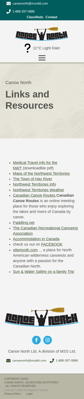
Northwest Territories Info (34, 184)
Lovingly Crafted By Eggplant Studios (26, 390)
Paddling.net (23, 223)
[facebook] (36, 340)
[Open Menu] (42, 57)
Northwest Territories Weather (38, 190)
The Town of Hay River (32, 179)
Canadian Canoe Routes (34, 195)
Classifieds (35, 17)
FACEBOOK (51, 244)
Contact (51, 17)
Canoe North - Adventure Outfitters (31, 382)
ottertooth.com (25, 250)
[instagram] (47, 340)
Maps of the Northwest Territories (41, 173)
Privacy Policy (12, 393)
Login (29, 393)
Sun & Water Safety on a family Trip (43, 271)
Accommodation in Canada (36, 239)
